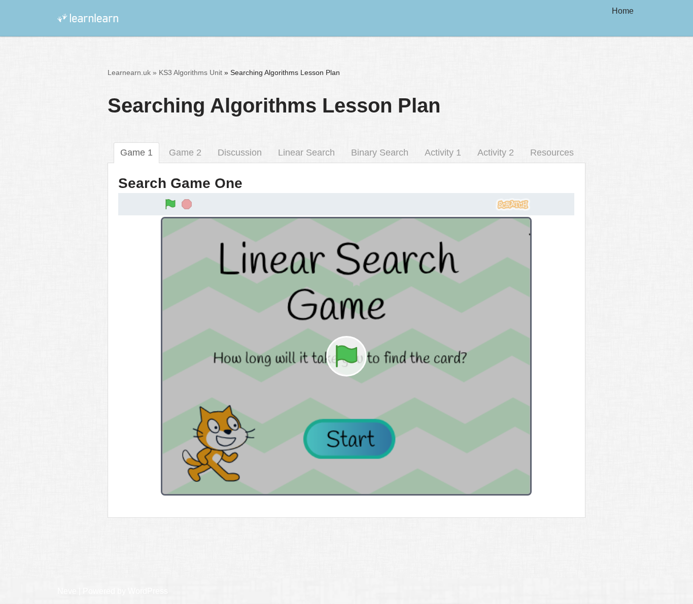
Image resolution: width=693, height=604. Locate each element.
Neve (67, 591)
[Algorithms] (87, 18)
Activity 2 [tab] (495, 152)
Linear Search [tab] (306, 152)
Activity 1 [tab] (443, 152)
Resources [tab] (552, 152)
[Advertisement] (346, 551)
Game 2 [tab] (185, 152)
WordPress (148, 591)
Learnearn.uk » (132, 72)
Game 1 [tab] (136, 152)
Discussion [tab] (240, 152)
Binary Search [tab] (379, 152)
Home (623, 11)
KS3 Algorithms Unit (190, 72)
